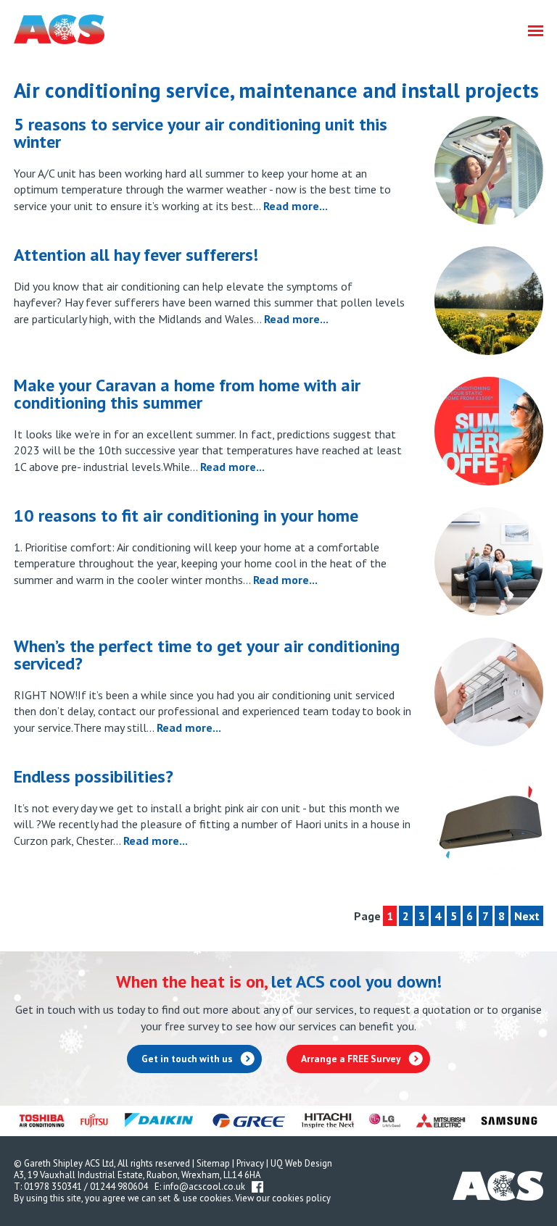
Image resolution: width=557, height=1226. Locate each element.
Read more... (295, 206)
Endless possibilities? (93, 776)
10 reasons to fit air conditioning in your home (186, 515)
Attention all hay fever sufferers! (136, 254)
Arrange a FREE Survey (351, 1058)
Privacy (250, 1163)
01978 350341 (53, 1186)
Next (527, 916)
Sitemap (213, 1163)
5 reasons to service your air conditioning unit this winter (200, 133)
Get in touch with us (187, 1058)
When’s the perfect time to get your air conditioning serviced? (207, 655)
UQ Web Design (301, 1163)
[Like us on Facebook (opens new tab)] (257, 1186)
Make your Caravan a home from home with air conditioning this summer (187, 394)
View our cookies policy (283, 1198)
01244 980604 (119, 1186)
